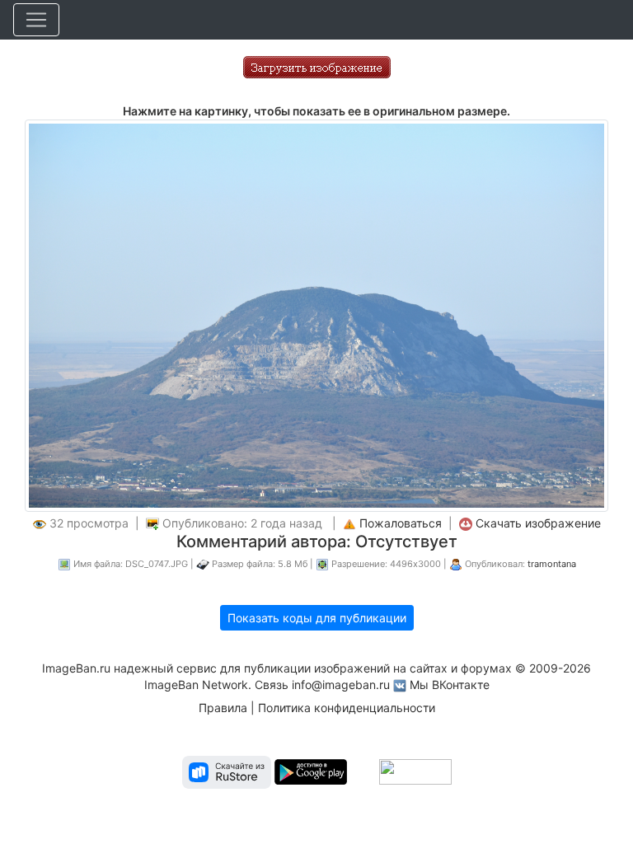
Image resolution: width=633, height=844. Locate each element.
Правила (223, 708)
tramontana (552, 564)
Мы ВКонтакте (450, 685)
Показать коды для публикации (316, 618)
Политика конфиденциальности (346, 708)
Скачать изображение (538, 523)
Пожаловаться (400, 523)
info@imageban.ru (341, 685)
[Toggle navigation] (36, 19)
